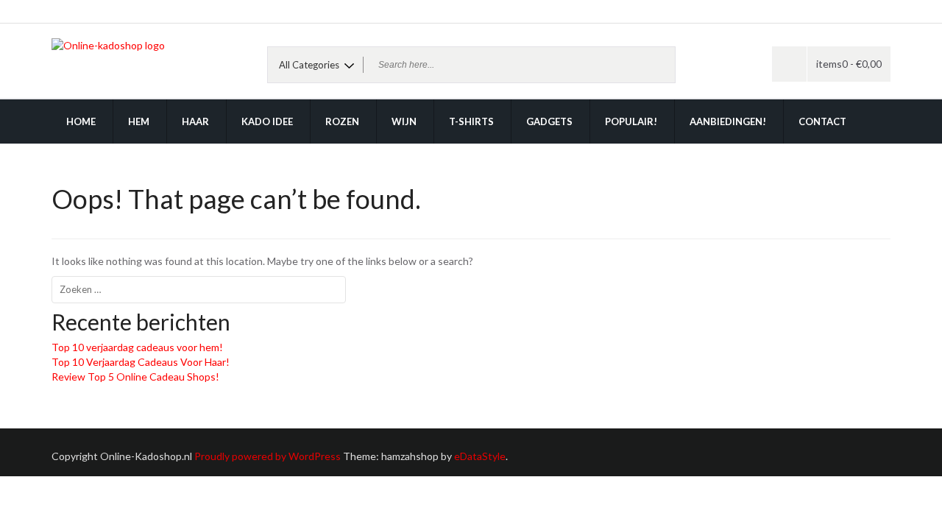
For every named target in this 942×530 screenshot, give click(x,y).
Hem (138, 121)
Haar (195, 121)
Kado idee (267, 121)
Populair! (631, 121)
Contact (822, 121)
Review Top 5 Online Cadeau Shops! (135, 376)
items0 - (849, 63)
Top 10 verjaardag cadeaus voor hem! (137, 347)
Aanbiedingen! (728, 121)
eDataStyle (480, 456)
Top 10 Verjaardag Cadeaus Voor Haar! (141, 362)
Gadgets (549, 121)
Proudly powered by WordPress (267, 456)
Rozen (342, 121)
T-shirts (471, 121)
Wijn (404, 121)
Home (81, 121)
